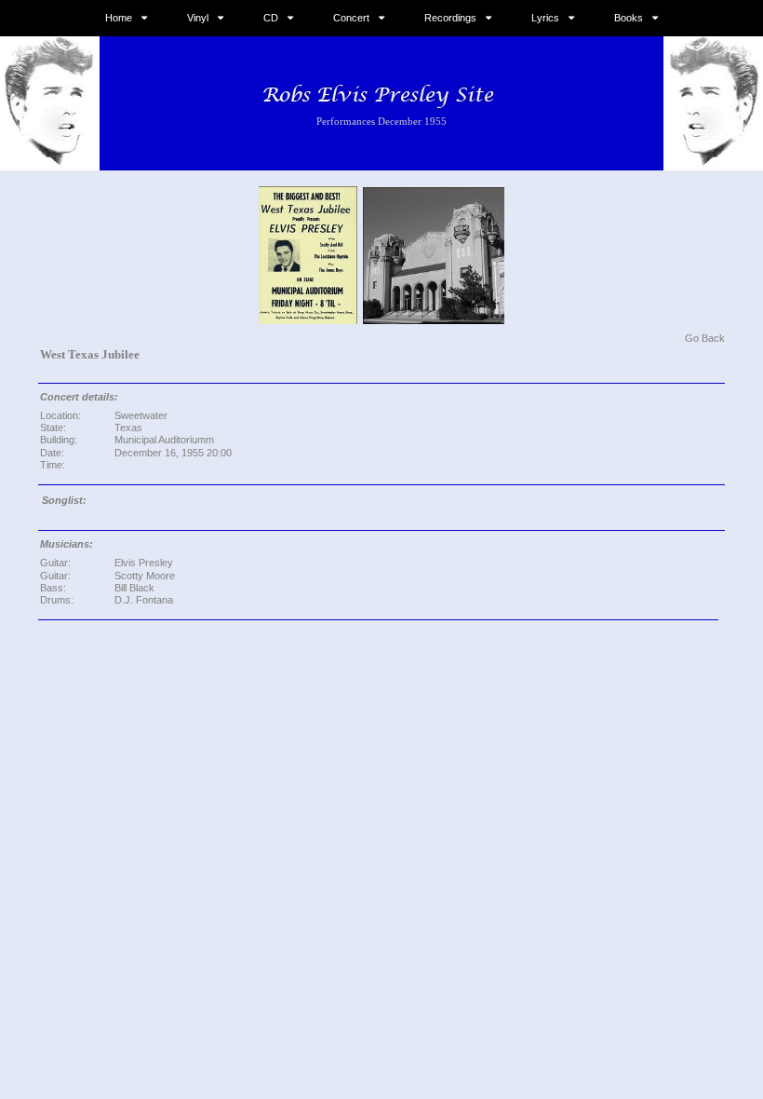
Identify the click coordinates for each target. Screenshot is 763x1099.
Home (118, 17)
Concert (351, 17)
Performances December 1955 (381, 121)
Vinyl (197, 17)
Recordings (450, 17)
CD (270, 17)
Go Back (705, 338)
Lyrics (545, 17)
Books (628, 17)
